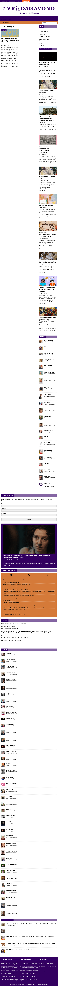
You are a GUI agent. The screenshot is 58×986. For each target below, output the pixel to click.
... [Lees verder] (46, 76)
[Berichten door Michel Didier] (41, 479)
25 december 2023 (6, 43)
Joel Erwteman (10, 659)
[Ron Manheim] (3, 932)
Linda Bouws (9, 653)
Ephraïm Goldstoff (49, 359)
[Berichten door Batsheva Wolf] (3, 792)
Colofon (3, 19)
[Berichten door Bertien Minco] (3, 734)
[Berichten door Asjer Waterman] (3, 872)
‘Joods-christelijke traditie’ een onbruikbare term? (22, 949)
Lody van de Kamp (48, 353)
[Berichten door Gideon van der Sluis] (3, 713)
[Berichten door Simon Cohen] (41, 398)
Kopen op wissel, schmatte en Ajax (11, 582)
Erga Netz (46, 436)
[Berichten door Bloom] (41, 348)
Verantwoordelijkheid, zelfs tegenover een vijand (14, 609)
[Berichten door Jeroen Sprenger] (41, 431)
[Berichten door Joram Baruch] (3, 759)
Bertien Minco (10, 731)
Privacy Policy (4, 1)
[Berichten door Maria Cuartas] (41, 452)
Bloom (45, 346)
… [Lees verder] (13, 68)
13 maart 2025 (43, 324)
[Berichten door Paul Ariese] (3, 915)
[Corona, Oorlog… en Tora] (48, 256)
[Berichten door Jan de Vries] (3, 811)
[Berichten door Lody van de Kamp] (41, 353)
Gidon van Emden (10, 770)
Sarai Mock (9, 796)
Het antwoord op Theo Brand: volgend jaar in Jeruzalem (47, 289)
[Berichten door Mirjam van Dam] (3, 718)
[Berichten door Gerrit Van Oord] (3, 674)
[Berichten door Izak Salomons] (3, 726)
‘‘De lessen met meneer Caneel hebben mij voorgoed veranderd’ (47, 118)
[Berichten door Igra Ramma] (41, 445)
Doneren (26, 1)
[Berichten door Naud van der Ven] (3, 688)
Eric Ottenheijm (10, 803)
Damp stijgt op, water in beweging (11, 602)
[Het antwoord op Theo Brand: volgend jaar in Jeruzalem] (48, 281)
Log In (9, 19)
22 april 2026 (43, 180)
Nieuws (13, 17)
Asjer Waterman (10, 870)
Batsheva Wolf (10, 789)
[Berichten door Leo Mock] (3, 695)
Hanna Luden (9, 777)
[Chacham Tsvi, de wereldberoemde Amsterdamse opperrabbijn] (48, 140)
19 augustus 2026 (44, 94)
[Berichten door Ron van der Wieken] (3, 753)
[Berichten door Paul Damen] (3, 825)
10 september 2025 (44, 264)
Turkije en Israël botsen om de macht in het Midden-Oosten (16, 584)
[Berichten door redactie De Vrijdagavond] (41, 485)
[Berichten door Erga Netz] (41, 438)
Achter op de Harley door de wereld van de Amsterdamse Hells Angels (19, 605)
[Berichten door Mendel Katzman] (3, 747)
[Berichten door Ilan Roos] (41, 465)
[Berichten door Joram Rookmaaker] (3, 785)
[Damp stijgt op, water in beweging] (48, 84)
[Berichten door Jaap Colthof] (41, 419)
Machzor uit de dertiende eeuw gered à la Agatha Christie (47, 234)
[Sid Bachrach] (3, 925)
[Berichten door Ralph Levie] (41, 471)
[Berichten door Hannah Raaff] (3, 907)
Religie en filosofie (51, 17)
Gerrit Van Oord (10, 673)
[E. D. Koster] (3, 945)
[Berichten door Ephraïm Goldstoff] (41, 361)
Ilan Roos (46, 463)
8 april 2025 (42, 293)
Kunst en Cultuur (22, 17)
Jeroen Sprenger (48, 430)
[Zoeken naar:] (49, 22)
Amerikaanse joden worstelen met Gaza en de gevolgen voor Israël (18, 595)
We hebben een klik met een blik (10, 600)
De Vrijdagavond (9, 967)
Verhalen (41, 17)
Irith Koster (9, 883)
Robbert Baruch (48, 424)
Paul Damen (9, 821)
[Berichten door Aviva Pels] (41, 390)
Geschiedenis (33, 17)
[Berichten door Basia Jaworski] (3, 707)
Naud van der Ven (10, 687)
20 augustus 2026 (44, 68)
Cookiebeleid (12, 1)
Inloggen (19, 1)
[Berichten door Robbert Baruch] (41, 426)
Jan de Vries (9, 809)
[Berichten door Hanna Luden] (3, 779)
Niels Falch (9, 858)
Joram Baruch (10, 758)
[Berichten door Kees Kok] (41, 411)
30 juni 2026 (43, 154)
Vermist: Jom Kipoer (46, 205)
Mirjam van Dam (10, 718)
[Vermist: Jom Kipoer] (48, 199)
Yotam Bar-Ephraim (11, 864)
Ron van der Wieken (11, 751)
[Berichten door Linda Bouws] (3, 655)
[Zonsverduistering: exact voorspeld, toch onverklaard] (48, 56)
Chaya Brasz (9, 835)
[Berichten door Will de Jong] (3, 831)
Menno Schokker (10, 815)
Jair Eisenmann (48, 365)
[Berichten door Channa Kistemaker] (41, 374)
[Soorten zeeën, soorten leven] (48, 171)
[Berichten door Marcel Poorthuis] (3, 893)
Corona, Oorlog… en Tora (47, 262)
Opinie (7, 17)
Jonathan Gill (10, 666)
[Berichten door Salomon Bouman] (41, 342)
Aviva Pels (46, 387)
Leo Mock (8, 693)
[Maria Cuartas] (3, 939)
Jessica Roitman (10, 897)
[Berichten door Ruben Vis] (41, 382)
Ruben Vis (46, 379)
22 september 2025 (44, 238)
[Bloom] (3, 952)
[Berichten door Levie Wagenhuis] (3, 741)
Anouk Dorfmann (10, 679)
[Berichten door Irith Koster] (3, 886)
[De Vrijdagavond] (29, 15)
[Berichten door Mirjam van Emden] (3, 846)
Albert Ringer (10, 877)
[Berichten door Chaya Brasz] (3, 839)
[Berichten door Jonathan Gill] (3, 668)
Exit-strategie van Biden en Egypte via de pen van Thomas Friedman (10, 40)
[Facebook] (57, 1)
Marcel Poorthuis (11, 890)
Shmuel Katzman (48, 457)
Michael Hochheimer (11, 700)
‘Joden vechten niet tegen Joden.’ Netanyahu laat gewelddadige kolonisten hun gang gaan (23, 607)
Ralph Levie (47, 470)
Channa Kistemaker (49, 372)
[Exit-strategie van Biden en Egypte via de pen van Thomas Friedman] (10, 33)
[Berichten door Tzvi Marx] (3, 765)
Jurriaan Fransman (11, 851)
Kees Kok (46, 409)
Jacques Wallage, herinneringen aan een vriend (14, 598)
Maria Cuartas (48, 450)
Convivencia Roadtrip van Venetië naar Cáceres (14, 614)
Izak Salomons (10, 724)
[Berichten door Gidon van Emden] (3, 772)
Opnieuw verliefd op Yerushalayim (11, 587)
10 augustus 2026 (44, 122)
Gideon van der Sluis (11, 712)
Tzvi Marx (8, 763)
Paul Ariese (9, 912)
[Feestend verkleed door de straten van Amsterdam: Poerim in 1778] (48, 311)
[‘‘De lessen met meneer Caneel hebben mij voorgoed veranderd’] (48, 110)
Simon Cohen (47, 394)
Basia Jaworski (10, 706)
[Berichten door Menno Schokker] (3, 817)
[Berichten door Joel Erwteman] (3, 661)
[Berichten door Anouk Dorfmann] (3, 682)
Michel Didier (47, 476)
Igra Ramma (47, 442)
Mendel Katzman (10, 745)
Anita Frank (47, 402)
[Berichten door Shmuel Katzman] (41, 459)
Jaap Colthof (47, 416)
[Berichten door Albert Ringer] (3, 879)
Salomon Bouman (48, 340)
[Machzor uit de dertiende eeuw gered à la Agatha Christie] (48, 226)
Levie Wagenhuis (10, 739)
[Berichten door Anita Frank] (41, 404)
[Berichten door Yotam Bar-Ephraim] (3, 866)
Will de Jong (9, 829)
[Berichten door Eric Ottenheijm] (3, 804)
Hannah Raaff (9, 904)
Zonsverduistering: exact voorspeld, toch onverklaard (47, 64)
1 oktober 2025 (43, 207)
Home (2, 17)
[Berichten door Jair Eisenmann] (41, 367)
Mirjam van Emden (11, 843)
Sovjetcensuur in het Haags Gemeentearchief (13, 579)
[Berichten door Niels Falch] (3, 860)
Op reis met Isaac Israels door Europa (12, 612)
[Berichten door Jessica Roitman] (3, 899)
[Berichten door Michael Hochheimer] (3, 701)
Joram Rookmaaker (11, 783)
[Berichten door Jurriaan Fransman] (3, 853)
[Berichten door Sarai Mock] (3, 798)
